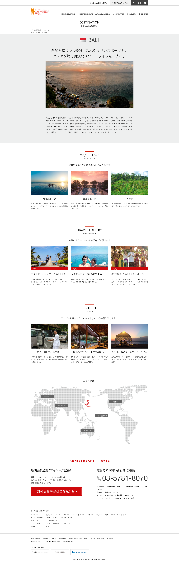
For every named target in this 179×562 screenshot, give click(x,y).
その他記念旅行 (68, 541)
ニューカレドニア (66, 518)
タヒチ (55, 518)
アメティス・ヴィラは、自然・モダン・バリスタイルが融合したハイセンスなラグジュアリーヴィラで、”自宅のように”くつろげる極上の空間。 (89, 359)
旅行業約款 (62, 539)
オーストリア (115, 515)
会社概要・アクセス (49, 539)
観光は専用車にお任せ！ (49, 352)
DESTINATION (118, 15)
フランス (58, 515)
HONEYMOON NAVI (85, 15)
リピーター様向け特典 (53, 541)
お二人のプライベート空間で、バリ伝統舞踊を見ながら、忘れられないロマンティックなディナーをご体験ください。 (129, 359)
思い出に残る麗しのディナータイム (129, 352)
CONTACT (143, 15)
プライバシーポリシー (97, 539)
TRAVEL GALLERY (102, 15)
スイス (82, 515)
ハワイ (48, 518)
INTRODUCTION (68, 15)
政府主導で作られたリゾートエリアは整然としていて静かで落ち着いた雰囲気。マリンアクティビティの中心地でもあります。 (89, 206)
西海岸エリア (49, 198)
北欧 (106, 515)
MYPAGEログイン (120, 2)
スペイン (66, 515)
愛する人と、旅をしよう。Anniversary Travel (40, 11)
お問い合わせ (35, 539)
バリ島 (48, 523)
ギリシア (99, 515)
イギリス (90, 515)
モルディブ (57, 523)
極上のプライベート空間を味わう (89, 352)
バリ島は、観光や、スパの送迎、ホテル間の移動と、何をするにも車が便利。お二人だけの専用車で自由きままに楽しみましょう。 (49, 359)
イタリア (49, 515)
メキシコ (49, 526)
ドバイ (66, 523)
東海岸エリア (89, 198)
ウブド (129, 198)
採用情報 (110, 539)
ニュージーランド (51, 521)
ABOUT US (132, 15)
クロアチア (126, 515)
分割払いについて (37, 541)
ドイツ (75, 515)
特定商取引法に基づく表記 (78, 539)
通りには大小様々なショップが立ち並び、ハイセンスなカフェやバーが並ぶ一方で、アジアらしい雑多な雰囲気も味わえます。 (49, 206)
